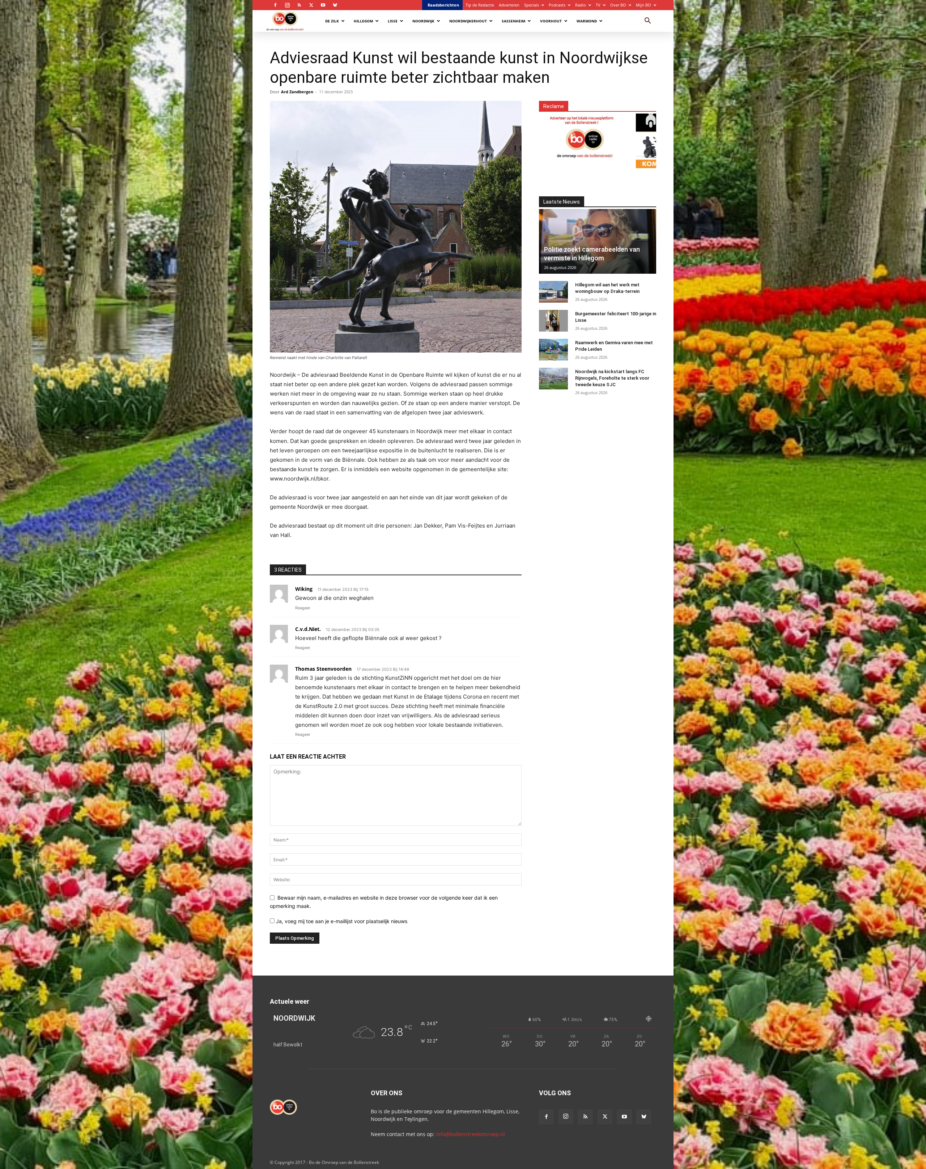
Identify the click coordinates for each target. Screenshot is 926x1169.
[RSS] (299, 5)
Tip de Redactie (480, 5)
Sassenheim (513, 21)
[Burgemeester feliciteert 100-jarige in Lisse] (553, 321)
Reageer (302, 607)
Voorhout (551, 21)
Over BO (618, 5)
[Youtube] (323, 5)
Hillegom (363, 21)
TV (598, 5)
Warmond (587, 21)
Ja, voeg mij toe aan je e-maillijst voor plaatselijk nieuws (341, 921)
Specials (531, 5)
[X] (311, 5)
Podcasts (557, 5)
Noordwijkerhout (468, 21)
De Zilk (332, 21)
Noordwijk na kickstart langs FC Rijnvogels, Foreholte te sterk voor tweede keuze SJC (612, 378)
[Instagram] (287, 5)
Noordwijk (423, 21)
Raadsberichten (443, 5)
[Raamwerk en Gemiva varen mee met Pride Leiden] (553, 349)
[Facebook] (275, 5)
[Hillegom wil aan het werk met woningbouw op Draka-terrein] (553, 292)
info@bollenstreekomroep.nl (470, 1134)
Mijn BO (643, 5)
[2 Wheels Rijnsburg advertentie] (578, 136)
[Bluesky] (335, 5)
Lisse (393, 21)
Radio (580, 5)
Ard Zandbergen (297, 91)
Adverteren (509, 5)
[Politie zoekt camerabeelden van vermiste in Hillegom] (597, 241)
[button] (647, 21)
